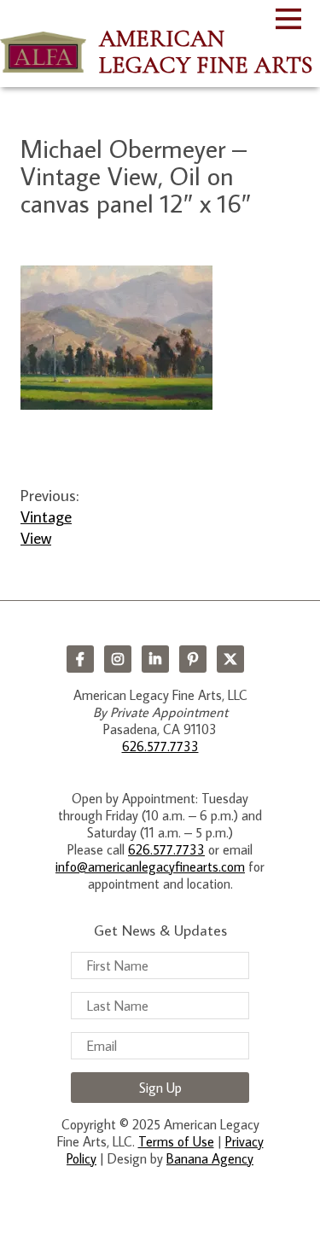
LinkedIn (155, 659)
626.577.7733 (160, 746)
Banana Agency (209, 1158)
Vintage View (46, 526)
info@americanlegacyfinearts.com (150, 866)
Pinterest (193, 659)
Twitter (230, 659)
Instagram (117, 659)
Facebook (80, 659)
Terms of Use (176, 1141)
